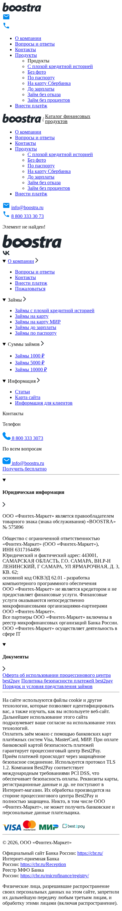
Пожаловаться (30, 288)
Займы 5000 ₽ (29, 362)
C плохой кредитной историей (60, 66)
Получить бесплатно (25, 468)
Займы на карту (31, 316)
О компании (28, 38)
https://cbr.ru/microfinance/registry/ (54, 875)
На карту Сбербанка (49, 83)
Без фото (37, 72)
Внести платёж (31, 105)
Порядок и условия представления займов (48, 686)
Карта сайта (27, 397)
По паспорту (41, 77)
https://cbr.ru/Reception (43, 864)
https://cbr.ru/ (90, 853)
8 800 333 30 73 (27, 216)
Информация (22, 381)
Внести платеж (31, 283)
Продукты (26, 55)
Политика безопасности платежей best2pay (67, 680)
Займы (15, 300)
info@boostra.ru (27, 207)
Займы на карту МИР (38, 321)
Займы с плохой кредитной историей (54, 310)
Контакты (25, 49)
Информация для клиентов (44, 403)
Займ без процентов (49, 100)
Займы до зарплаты (35, 327)
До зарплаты (41, 88)
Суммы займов (24, 344)
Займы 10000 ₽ (31, 369)
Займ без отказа (44, 94)
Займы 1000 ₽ (29, 355)
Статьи (22, 391)
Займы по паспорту (36, 333)
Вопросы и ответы (35, 44)
